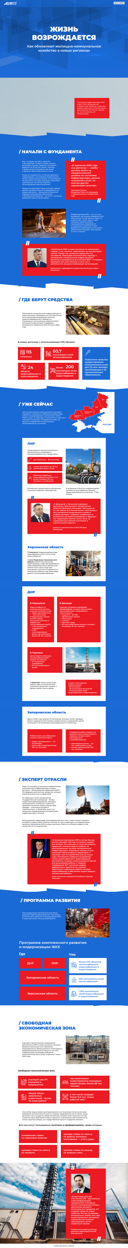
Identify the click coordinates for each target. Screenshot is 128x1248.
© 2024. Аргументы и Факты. (64, 1246)
